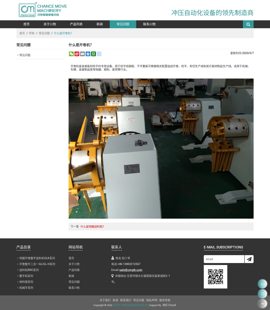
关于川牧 (49, 24)
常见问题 (123, 24)
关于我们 (105, 300)
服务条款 (164, 300)
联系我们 (125, 300)
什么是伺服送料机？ (92, 226)
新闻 (99, 24)
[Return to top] (262, 303)
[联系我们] (262, 283)
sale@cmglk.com (130, 270)
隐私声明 (151, 300)
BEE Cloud (169, 305)
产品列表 (76, 24)
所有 (32, 33)
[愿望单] (262, 293)
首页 (26, 24)
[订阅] (249, 259)
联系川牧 (149, 24)
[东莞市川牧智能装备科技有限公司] (45, 10)
